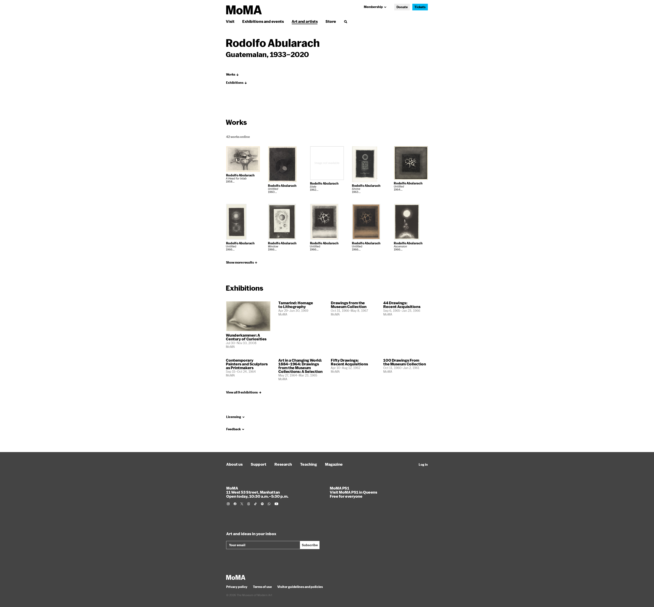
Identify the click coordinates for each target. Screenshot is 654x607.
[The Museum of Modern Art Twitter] (241, 503)
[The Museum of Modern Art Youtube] (276, 503)
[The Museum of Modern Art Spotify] (262, 503)
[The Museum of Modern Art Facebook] (235, 503)
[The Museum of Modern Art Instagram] (228, 503)
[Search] (345, 21)
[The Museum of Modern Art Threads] (248, 503)
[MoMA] (236, 577)
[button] (232, 74)
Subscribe (310, 545)
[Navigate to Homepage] (244, 10)
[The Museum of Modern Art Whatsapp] (269, 503)
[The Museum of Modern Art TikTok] (255, 503)
